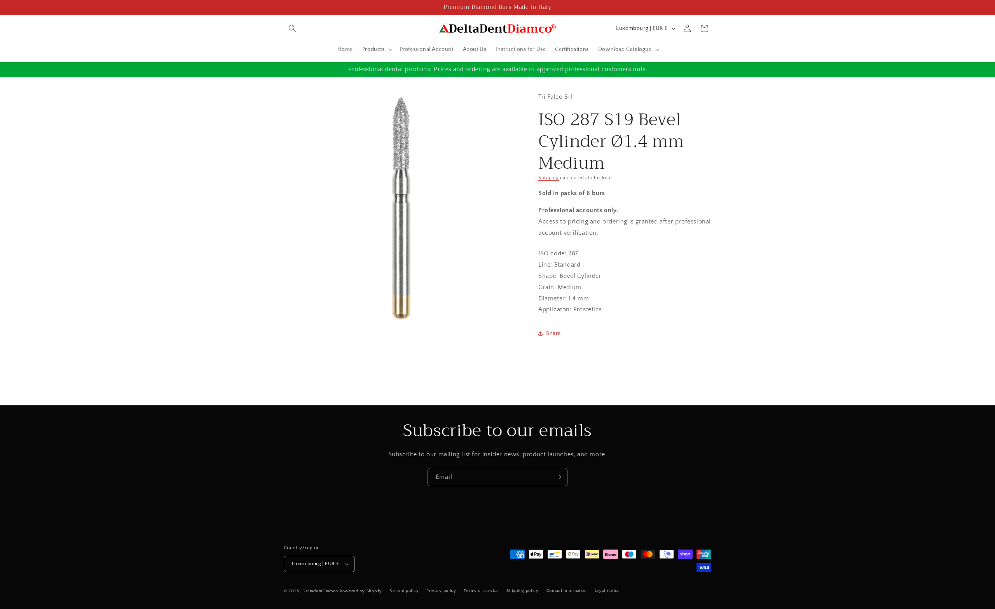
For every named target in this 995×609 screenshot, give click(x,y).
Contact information (566, 590)
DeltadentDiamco (320, 591)
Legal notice (607, 590)
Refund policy (404, 590)
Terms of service (481, 590)
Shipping (548, 177)
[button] (292, 28)
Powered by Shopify (361, 591)
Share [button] (553, 333)
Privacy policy (441, 590)
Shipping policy (522, 590)
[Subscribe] (558, 477)
